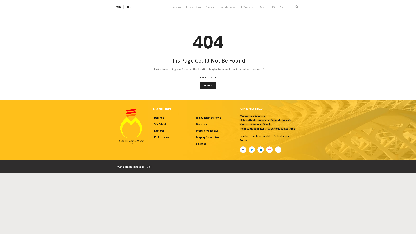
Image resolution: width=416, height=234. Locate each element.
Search (208, 85)
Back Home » (208, 77)
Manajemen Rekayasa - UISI (134, 167)
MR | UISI (124, 6)
